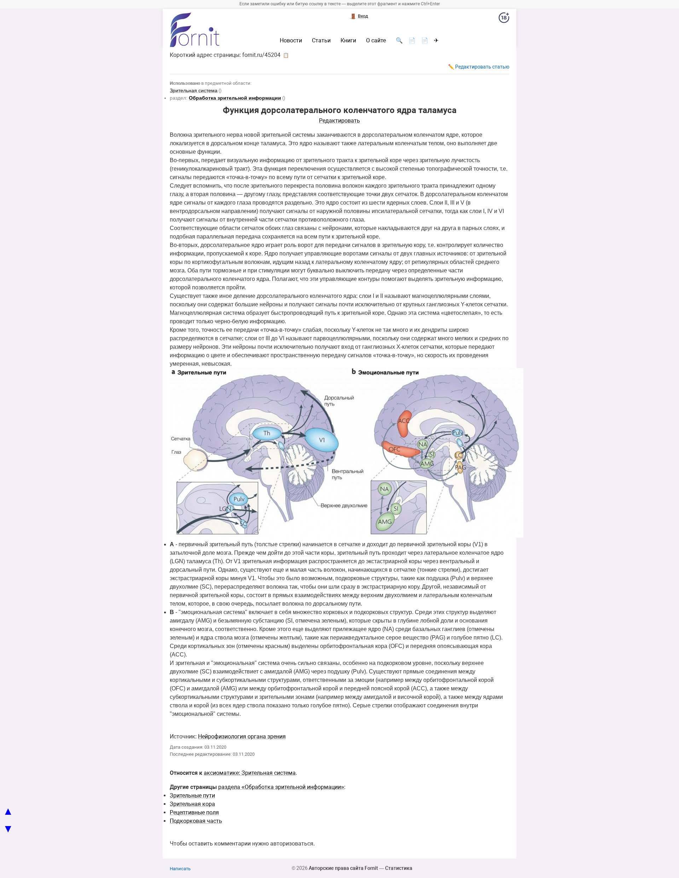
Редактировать (339, 120)
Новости (291, 40)
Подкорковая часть (196, 821)
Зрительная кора (192, 804)
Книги (348, 40)
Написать (180, 868)
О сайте (376, 40)
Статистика (398, 868)
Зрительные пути (192, 795)
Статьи (321, 40)
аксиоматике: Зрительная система (250, 773)
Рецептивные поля (194, 812)
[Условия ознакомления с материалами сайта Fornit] (504, 19)
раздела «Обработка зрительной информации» (281, 787)
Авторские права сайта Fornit (343, 868)
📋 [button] (286, 55)
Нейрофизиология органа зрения (242, 736)
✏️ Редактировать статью (478, 67)
